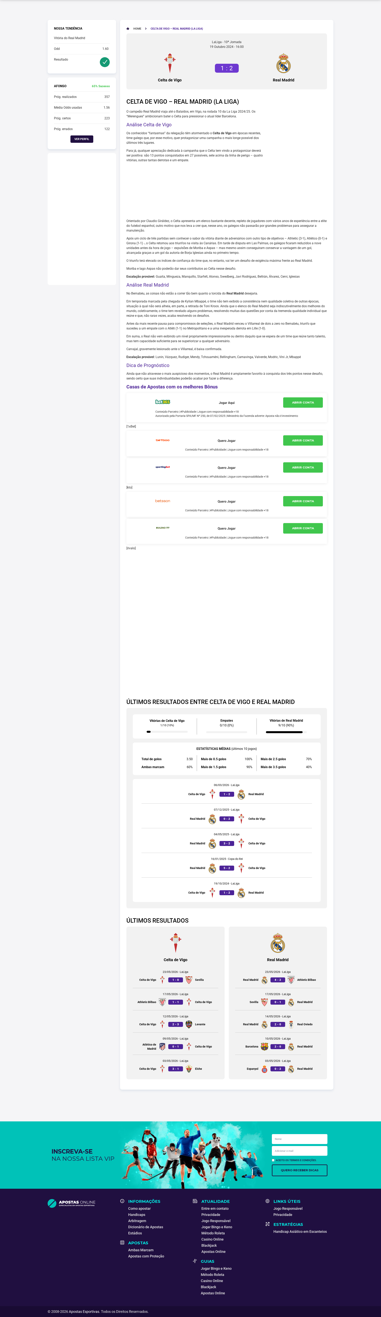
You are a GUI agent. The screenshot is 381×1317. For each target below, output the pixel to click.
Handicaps (136, 1215)
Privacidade (210, 1215)
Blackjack (209, 1245)
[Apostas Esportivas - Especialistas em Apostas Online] (81, 1203)
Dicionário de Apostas (145, 1227)
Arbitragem (137, 1221)
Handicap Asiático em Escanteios (300, 1231)
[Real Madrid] (283, 63)
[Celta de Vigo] (170, 63)
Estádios (135, 1233)
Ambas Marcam (141, 1250)
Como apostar (139, 1208)
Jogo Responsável (216, 1221)
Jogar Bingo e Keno (216, 1227)
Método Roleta (213, 1233)
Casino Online (212, 1239)
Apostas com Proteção (146, 1256)
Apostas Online (213, 1251)
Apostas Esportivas (84, 1311)
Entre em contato (215, 1208)
